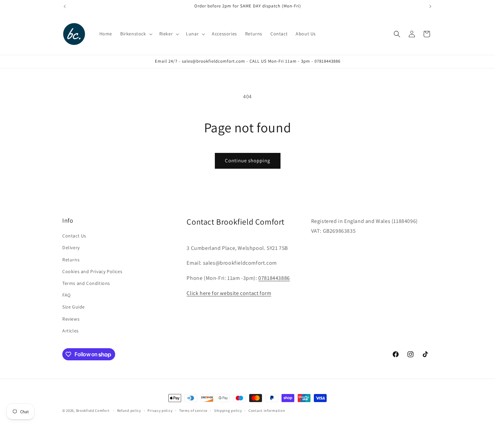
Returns (70, 260)
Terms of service (193, 410)
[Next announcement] (430, 6)
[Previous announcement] (64, 6)
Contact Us (74, 236)
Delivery (71, 247)
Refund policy (129, 410)
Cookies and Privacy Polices (92, 271)
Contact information (267, 410)
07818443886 (274, 278)
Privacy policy (159, 410)
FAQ (66, 295)
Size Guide (73, 307)
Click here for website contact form (229, 293)
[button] (135, 34)
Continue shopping (247, 160)
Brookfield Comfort (93, 410)
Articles (70, 331)
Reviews (70, 319)
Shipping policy (228, 410)
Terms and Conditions (86, 283)
